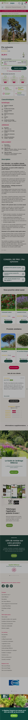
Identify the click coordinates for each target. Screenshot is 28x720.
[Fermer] (25, 696)
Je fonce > (14, 715)
